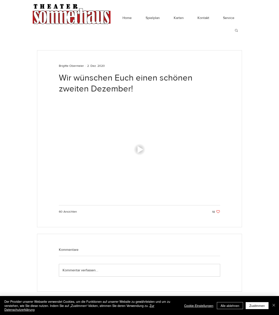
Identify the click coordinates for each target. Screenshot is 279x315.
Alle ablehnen (230, 305)
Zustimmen (257, 305)
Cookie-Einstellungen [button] (198, 305)
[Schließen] (273, 306)
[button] (153, 17)
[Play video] (139, 149)
